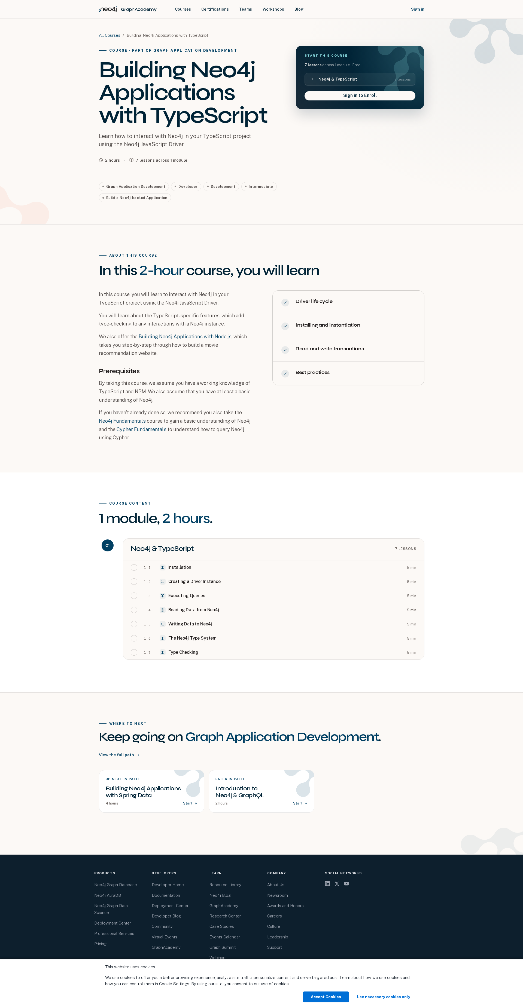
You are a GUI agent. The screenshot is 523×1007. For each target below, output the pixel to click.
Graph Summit (222, 947)
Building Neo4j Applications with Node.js (185, 336)
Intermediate (261, 187)
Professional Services (114, 933)
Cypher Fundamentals (141, 429)
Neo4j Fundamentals (122, 421)
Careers (274, 916)
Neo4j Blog (220, 895)
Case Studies (221, 926)
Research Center (225, 916)
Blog (298, 9)
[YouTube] (346, 883)
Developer (188, 187)
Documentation (166, 895)
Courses (183, 9)
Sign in (417, 9)
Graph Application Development (136, 187)
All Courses (109, 35)
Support (274, 947)
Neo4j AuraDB (107, 895)
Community (162, 926)
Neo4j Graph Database (115, 884)
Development (223, 187)
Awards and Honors (285, 905)
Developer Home (168, 884)
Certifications (215, 9)
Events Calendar (224, 937)
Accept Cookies (326, 997)
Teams (245, 9)
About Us (275, 884)
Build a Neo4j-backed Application (137, 198)
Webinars (218, 957)
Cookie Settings (174, 983)
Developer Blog (166, 916)
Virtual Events (164, 937)
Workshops (273, 9)
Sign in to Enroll (360, 95)
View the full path (116, 755)
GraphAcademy (166, 947)
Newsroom (277, 895)
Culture (273, 926)
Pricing (100, 943)
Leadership (277, 937)
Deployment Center (112, 923)
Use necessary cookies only (383, 997)
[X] (337, 883)
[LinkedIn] (327, 883)
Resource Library (225, 884)
